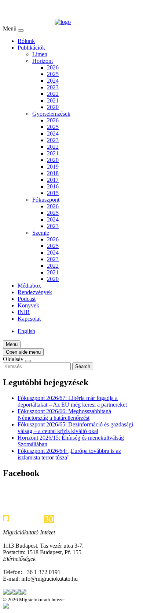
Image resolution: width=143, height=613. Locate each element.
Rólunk (26, 41)
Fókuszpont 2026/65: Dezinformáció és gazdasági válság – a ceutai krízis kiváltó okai (75, 427)
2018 (53, 173)
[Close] (21, 30)
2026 (53, 67)
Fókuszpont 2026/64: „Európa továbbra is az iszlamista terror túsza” (69, 454)
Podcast (27, 299)
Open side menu (23, 352)
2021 (53, 100)
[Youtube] (23, 592)
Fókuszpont (45, 199)
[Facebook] (12, 592)
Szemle (40, 233)
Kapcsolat (29, 318)
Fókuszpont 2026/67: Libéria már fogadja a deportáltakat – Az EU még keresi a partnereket (72, 401)
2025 (53, 74)
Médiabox (29, 285)
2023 (53, 87)
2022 (53, 94)
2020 (53, 107)
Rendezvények (35, 292)
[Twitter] (6, 592)
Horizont (42, 61)
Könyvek (28, 305)
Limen (39, 54)
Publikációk (31, 47)
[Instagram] (18, 592)
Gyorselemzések (51, 114)
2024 (53, 80)
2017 (53, 180)
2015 (53, 193)
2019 (53, 166)
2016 (53, 186)
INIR (24, 312)
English (26, 331)
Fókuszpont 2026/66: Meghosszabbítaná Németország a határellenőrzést (64, 414)
